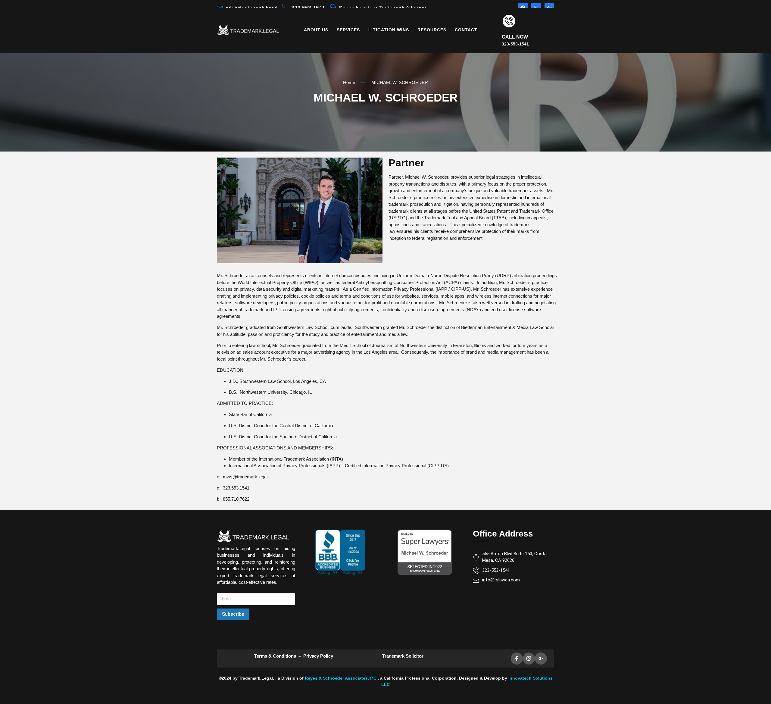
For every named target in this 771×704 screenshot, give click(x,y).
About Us (316, 29)
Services (348, 29)
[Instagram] (529, 658)
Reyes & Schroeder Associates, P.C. (341, 678)
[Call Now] (509, 21)
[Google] (541, 658)
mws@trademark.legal (245, 476)
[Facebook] (517, 658)
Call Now (515, 36)
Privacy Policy (318, 656)
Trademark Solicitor (403, 656)
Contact (466, 29)
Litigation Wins (388, 29)
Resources (431, 29)
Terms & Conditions (275, 656)
